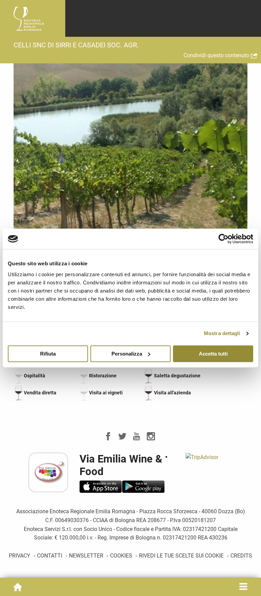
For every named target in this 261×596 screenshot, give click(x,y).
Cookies (121, 555)
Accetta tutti (213, 354)
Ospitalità (34, 375)
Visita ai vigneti (106, 392)
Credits (241, 555)
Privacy (19, 555)
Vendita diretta (40, 392)
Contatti (49, 555)
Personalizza (126, 354)
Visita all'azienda (172, 392)
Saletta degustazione (177, 375)
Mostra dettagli (222, 333)
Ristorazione (103, 375)
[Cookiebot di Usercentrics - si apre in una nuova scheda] (223, 239)
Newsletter (86, 555)
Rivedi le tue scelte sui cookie (181, 555)
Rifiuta (48, 354)
